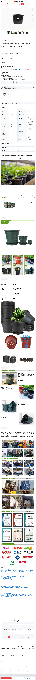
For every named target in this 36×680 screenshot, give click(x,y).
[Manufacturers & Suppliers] (18, 2)
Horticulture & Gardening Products (15, 6)
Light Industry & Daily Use (7, 6)
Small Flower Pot (29, 6)
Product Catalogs (14, 644)
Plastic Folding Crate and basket (14, 646)
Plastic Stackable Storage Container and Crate (24, 646)
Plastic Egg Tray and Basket (5, 648)
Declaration (27, 676)
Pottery (3, 659)
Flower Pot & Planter (23, 6)
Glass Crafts (7, 659)
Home (1, 6)
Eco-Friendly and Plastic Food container (24, 648)
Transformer (3, 646)
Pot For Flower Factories (13, 666)
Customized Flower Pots (5, 671)
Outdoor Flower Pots (14, 671)
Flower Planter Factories (22, 666)
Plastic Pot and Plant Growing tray (14, 648)
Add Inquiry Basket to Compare (18, 36)
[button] (32, 105)
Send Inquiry (18, 678)
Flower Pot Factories (5, 666)
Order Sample (16, 53)
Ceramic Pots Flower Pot (26, 659)
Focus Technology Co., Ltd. (11, 676)
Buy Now (6, 678)
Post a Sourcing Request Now (28, 637)
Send (9, 637)
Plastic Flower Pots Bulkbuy (23, 671)
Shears (12, 659)
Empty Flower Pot (18, 659)
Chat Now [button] (30, 678)
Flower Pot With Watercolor (6, 662)
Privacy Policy (32, 676)
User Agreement (23, 676)
